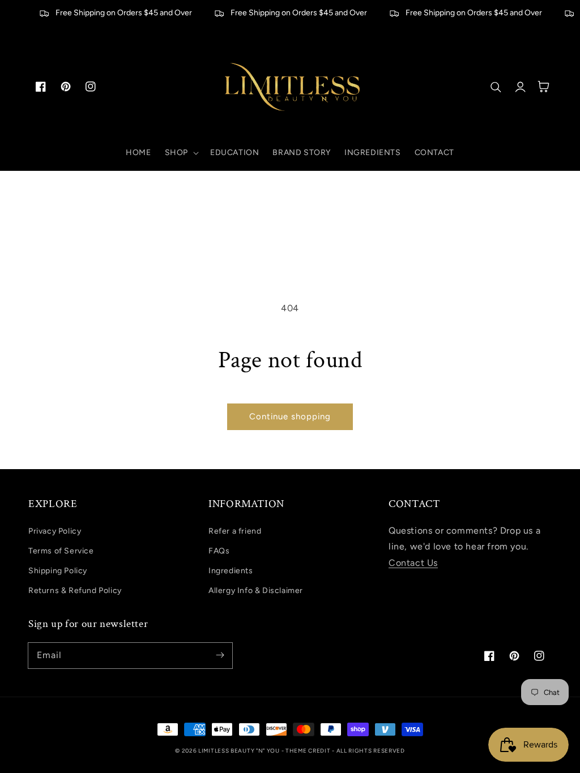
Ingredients (230, 571)
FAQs (218, 551)
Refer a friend (234, 531)
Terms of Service (61, 551)
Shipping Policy (57, 571)
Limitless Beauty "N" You (240, 750)
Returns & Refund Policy (75, 590)
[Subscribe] (219, 655)
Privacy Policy (54, 531)
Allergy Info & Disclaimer (255, 590)
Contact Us (413, 562)
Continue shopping (290, 416)
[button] (180, 153)
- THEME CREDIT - (309, 750)
